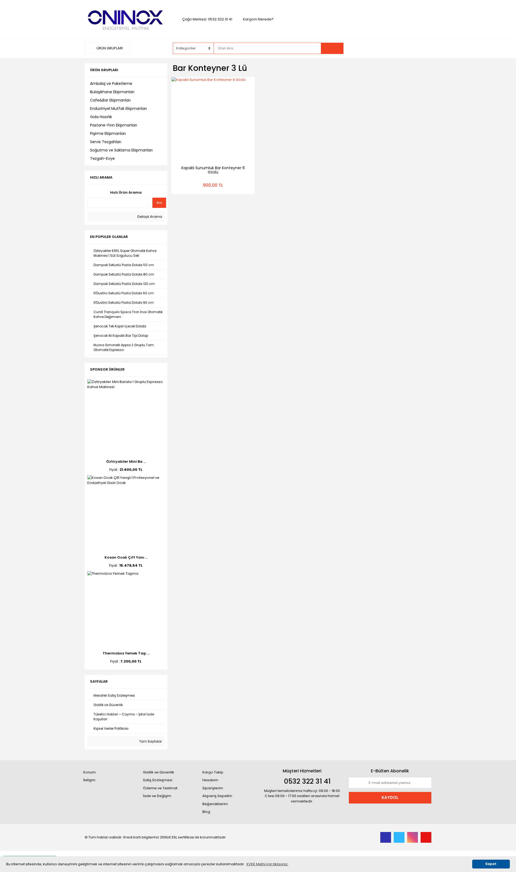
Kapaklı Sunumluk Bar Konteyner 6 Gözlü (213, 170)
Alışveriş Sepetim (217, 795)
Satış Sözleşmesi (157, 780)
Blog (206, 811)
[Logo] (126, 18)
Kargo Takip (212, 772)
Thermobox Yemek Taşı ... (126, 653)
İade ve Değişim (157, 795)
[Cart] (423, 48)
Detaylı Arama (149, 216)
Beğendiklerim (215, 803)
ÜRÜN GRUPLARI (109, 48)
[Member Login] (391, 48)
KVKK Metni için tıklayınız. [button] (267, 864)
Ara (159, 202)
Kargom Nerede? (258, 19)
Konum (89, 772)
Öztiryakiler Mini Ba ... (126, 461)
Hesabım (210, 780)
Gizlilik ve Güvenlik (158, 772)
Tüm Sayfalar (150, 741)
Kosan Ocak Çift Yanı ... (126, 557)
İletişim (89, 780)
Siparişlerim (212, 788)
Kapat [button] (490, 864)
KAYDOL (390, 797)
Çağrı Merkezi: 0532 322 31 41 (207, 19)
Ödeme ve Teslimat (160, 788)
